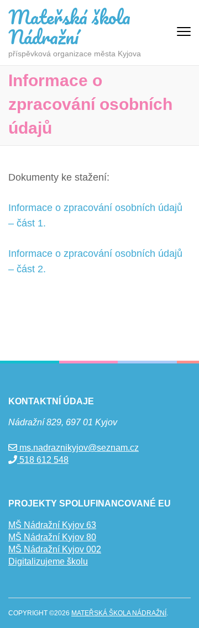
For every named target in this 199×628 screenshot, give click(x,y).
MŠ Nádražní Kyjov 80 (52, 537)
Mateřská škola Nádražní (69, 26)
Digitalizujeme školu (48, 561)
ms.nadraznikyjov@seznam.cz (78, 447)
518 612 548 (43, 460)
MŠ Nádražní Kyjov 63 (52, 525)
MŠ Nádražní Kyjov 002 (54, 549)
